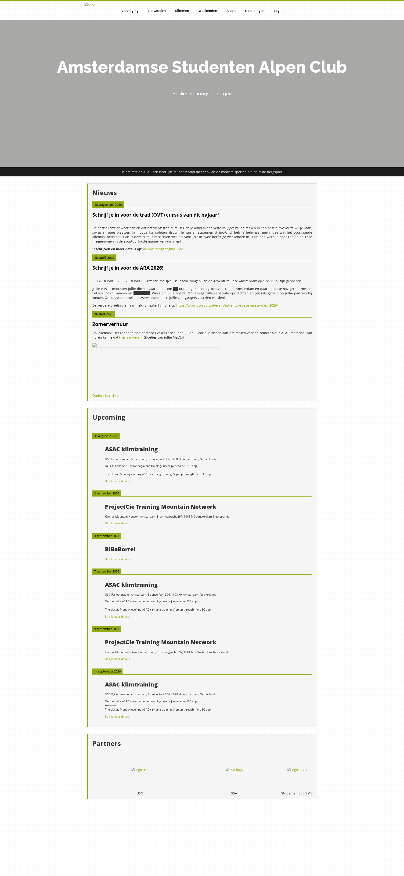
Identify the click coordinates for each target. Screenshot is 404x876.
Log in (279, 10)
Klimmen (182, 10)
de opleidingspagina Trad (163, 249)
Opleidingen (254, 10)
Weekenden (207, 10)
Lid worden (157, 10)
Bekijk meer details (117, 481)
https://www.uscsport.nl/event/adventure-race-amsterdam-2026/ (227, 305)
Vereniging (129, 10)
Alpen (231, 10)
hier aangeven (130, 337)
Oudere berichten (106, 395)
